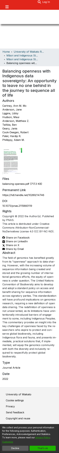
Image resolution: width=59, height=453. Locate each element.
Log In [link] (46, 1)
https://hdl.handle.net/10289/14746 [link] (23, 195)
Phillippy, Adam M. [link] (13, 139)
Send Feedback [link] (15, 412)
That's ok (42, 448)
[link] (22, 183)
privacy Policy (42, 437)
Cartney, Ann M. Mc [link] (14, 105)
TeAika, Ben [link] (9, 124)
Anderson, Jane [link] (12, 109)
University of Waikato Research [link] (29, 51)
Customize (7, 442)
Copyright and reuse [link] (18, 418)
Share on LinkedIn (16, 241)
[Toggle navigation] (7, 7)
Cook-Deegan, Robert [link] (15, 132)
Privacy (10, 406)
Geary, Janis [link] (9, 128)
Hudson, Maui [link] (10, 117)
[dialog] (29, 438)
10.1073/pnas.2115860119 (17, 205)
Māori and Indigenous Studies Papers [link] (22, 59)
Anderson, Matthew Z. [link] (15, 120)
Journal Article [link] (11, 367)
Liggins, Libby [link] (10, 113)
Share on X (12, 245)
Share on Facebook (17, 237)
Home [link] (6, 51)
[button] (39, 2)
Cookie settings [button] (15, 400)
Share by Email (14, 249)
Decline (15, 448)
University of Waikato (18, 394)
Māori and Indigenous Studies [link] (22, 55)
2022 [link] (5, 378)
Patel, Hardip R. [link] (11, 136)
